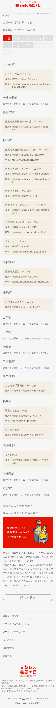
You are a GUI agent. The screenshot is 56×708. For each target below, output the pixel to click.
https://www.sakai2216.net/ (25, 160)
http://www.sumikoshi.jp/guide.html (29, 251)
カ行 (28, 38)
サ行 (38, 38)
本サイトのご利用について (16, 623)
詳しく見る (28, 597)
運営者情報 (8, 647)
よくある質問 (9, 639)
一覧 (7, 38)
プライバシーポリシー (14, 631)
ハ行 (18, 45)
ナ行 (7, 45)
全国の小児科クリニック (18, 22)
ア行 (18, 38)
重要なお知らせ (10, 615)
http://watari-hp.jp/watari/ (24, 420)
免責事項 (7, 655)
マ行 (28, 45)
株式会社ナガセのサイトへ (37, 699)
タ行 (48, 38)
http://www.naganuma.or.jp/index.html (30, 281)
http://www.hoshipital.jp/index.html (29, 232)
